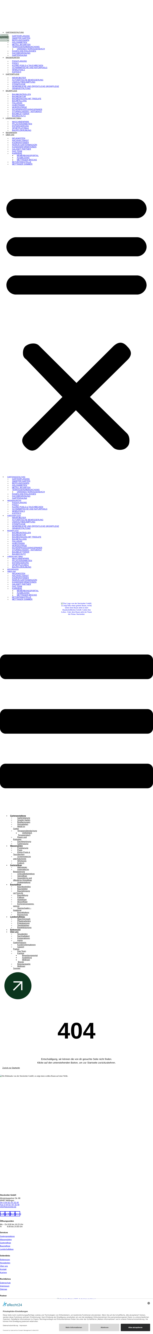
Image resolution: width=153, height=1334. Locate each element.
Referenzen (11, 133)
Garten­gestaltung (15, 32)
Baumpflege (11, 91)
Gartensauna (19, 55)
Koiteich (16, 72)
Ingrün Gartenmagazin (19, 941)
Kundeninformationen (26, 945)
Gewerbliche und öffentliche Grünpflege (35, 86)
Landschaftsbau (13, 118)
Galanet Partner (18, 948)
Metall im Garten (19, 827)
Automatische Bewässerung (21, 870)
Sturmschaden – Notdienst (22, 909)
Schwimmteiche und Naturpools (29, 68)
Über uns (10, 135)
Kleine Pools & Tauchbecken (21, 853)
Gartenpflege (12, 74)
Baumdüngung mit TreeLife (21, 892)
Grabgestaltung (21, 89)
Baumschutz (19, 116)
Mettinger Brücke (24, 961)
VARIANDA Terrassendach (25, 834)
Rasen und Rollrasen (20, 838)
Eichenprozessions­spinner (23, 905)
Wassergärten (13, 58)
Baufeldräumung (21, 130)
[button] (76, 320)
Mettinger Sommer (22, 164)
